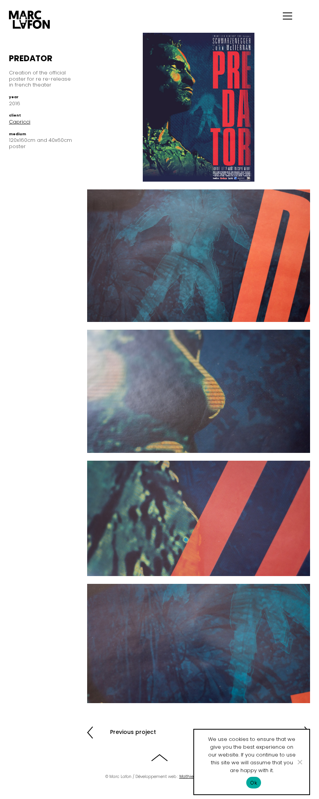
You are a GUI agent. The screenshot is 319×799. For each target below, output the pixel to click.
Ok (253, 783)
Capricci (19, 122)
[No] (299, 762)
